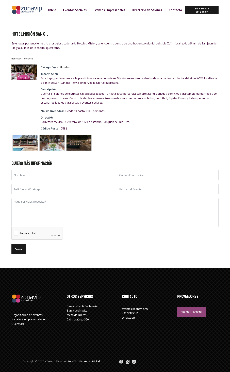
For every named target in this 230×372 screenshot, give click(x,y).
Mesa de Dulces (77, 315)
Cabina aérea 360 (78, 319)
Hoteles (65, 67)
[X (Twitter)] (127, 362)
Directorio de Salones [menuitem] (147, 10)
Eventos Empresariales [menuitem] (109, 10)
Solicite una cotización (202, 10)
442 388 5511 (130, 313)
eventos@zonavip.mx (135, 309)
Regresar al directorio (22, 58)
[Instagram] (134, 362)
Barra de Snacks (77, 310)
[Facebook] (121, 362)
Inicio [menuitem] (52, 10)
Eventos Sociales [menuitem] (75, 10)
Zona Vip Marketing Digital (84, 361)
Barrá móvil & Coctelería (82, 306)
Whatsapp (128, 317)
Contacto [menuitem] (175, 10)
